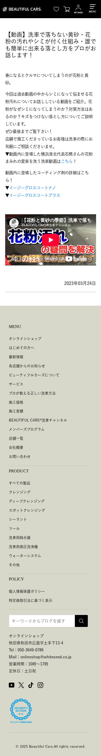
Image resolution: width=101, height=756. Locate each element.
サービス (16, 384)
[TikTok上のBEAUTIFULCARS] (31, 686)
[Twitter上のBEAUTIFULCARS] (21, 686)
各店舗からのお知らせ (27, 366)
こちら (67, 161)
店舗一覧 (16, 438)
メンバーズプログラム (27, 429)
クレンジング (20, 492)
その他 (14, 565)
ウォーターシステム (25, 556)
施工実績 (16, 411)
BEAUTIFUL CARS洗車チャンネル (38, 420)
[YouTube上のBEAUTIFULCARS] (12, 686)
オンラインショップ (25, 338)
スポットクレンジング (27, 510)
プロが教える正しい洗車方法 (32, 393)
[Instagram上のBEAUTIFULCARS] (40, 686)
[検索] (81, 621)
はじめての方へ (21, 348)
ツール (14, 528)
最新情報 (16, 357)
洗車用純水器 (20, 537)
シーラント (18, 519)
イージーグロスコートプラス (34, 195)
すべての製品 (19, 483)
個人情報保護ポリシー (27, 591)
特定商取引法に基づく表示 (30, 600)
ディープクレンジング (27, 501)
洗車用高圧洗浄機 (23, 546)
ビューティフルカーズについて (34, 375)
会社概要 (16, 447)
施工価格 (16, 402)
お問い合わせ (20, 456)
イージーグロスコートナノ (32, 188)
